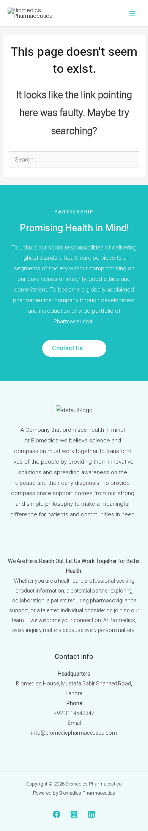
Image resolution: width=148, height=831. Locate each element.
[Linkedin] (91, 814)
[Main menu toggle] (132, 13)
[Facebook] (56, 814)
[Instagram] (74, 814)
